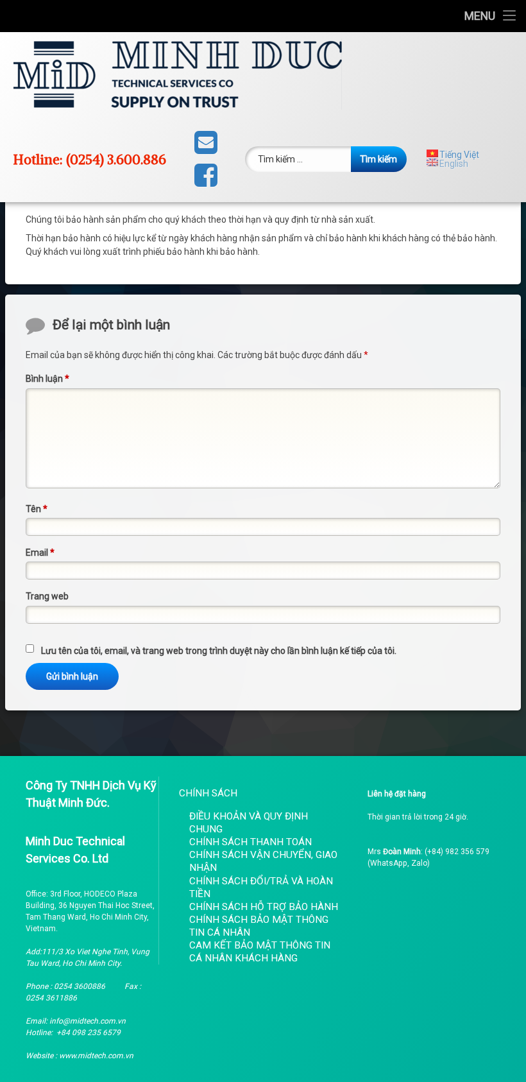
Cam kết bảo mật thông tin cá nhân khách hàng (259, 952)
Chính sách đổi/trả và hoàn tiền (261, 887)
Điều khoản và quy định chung (248, 823)
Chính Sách (208, 793)
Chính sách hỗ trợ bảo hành (263, 907)
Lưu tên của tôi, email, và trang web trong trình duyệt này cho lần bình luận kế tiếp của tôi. (218, 651)
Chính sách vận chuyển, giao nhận (263, 861)
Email (40, 552)
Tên (36, 509)
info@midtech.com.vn (87, 1021)
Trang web (47, 596)
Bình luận (47, 379)
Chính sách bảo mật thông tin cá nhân (258, 926)
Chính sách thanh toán (250, 842)
